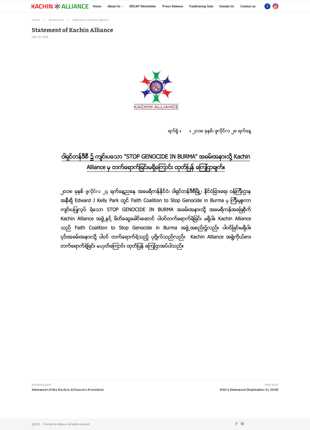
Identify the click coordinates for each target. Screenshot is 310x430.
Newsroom (56, 20)
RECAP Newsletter (142, 6)
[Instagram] (275, 6)
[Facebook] (267, 6)
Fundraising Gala (201, 6)
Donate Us (227, 6)
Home (97, 6)
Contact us (248, 6)
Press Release (172, 6)
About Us (114, 6)
